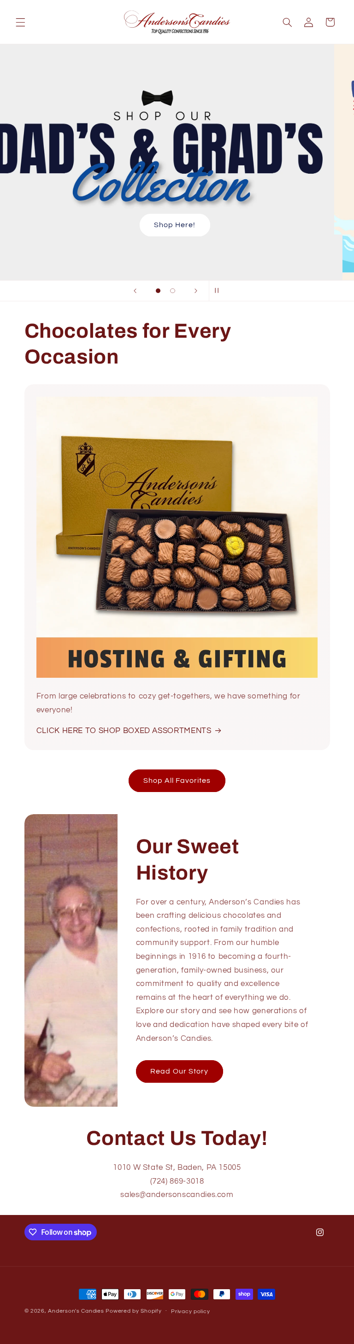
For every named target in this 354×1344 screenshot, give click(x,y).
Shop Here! (177, 225)
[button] (20, 22)
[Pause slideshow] (219, 291)
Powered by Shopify (133, 1311)
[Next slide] (196, 291)
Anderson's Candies (76, 1311)
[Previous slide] (135, 291)
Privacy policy (190, 1311)
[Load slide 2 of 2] (172, 290)
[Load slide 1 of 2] (158, 290)
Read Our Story (179, 1071)
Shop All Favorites (177, 780)
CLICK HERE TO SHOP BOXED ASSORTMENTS (124, 731)
